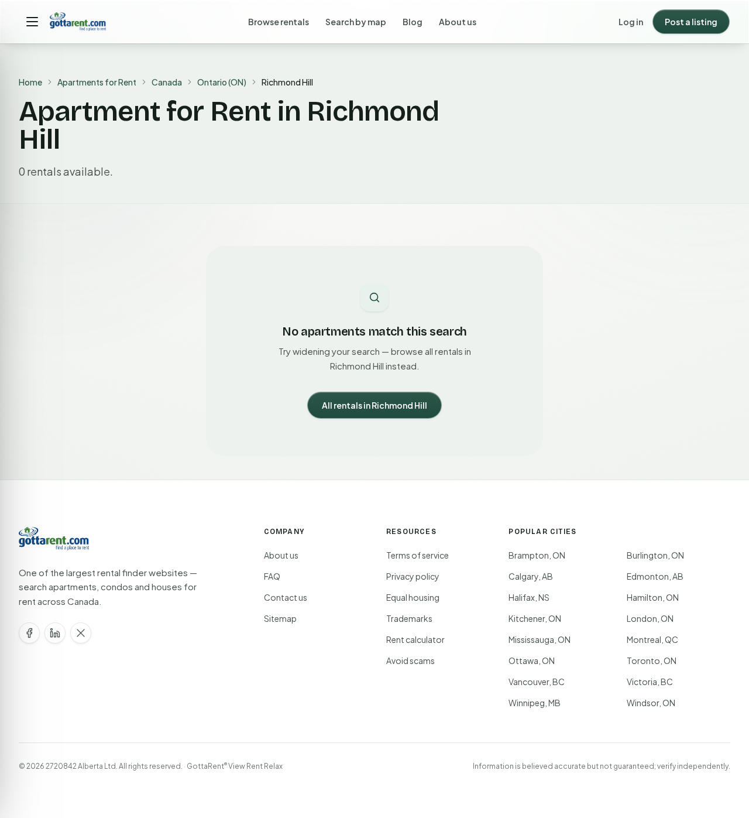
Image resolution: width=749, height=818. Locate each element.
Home (30, 82)
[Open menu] (32, 22)
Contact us (285, 597)
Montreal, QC (652, 639)
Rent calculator (415, 639)
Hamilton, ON (653, 597)
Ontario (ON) (221, 82)
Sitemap (280, 618)
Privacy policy (412, 576)
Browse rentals (278, 21)
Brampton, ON (537, 555)
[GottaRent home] (78, 21)
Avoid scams (410, 660)
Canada (167, 82)
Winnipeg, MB (535, 702)
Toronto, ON (651, 660)
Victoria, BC (650, 681)
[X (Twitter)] (80, 633)
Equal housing (412, 597)
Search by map (355, 21)
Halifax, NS (529, 597)
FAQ (272, 576)
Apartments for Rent (96, 82)
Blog (412, 21)
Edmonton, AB (655, 576)
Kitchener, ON (535, 618)
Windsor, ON (651, 702)
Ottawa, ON (532, 660)
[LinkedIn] (55, 633)
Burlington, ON (655, 555)
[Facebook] (29, 633)
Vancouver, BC (537, 681)
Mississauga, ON (540, 639)
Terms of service (417, 555)
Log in (631, 21)
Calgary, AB (531, 576)
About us (457, 21)
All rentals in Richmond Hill (374, 405)
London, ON (650, 618)
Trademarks (409, 618)
